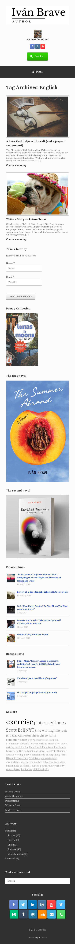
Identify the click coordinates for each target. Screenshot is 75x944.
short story (27, 739)
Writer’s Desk (12, 805)
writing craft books (17, 747)
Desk (8, 830)
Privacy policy (12, 791)
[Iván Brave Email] (51, 914)
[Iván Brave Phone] (61, 914)
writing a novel (23, 754)
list (27, 765)
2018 (22, 765)
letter (17, 769)
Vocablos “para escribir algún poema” (37, 678)
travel (64, 743)
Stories (12, 835)
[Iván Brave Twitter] (23, 904)
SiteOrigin (35, 937)
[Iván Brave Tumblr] (23, 914)
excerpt (50, 754)
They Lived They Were (41, 747)
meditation (42, 739)
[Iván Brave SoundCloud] (42, 914)
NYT (29, 730)
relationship (38, 754)
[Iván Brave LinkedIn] (32, 904)
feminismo (34, 758)
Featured (10, 858)
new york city (56, 765)
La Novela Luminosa (27, 751)
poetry (10, 769)
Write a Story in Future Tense (26, 219)
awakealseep (13, 762)
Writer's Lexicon (29, 743)
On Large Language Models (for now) (37, 692)
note (16, 765)
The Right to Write (43, 735)
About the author (14, 796)
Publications (12, 800)
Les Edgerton (45, 762)
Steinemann (12, 743)
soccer (24, 762)
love (56, 747)
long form (60, 754)
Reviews (12, 849)
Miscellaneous (15, 854)
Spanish (53, 739)
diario (42, 751)
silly (46, 769)
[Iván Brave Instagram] (37, 46)
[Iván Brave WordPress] (32, 914)
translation (54, 743)
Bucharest (26, 769)
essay (47, 722)
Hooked (33, 762)
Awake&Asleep (49, 758)
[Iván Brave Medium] (14, 914)
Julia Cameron (21, 735)
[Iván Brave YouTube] (42, 46)
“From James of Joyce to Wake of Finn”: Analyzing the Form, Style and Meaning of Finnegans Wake (39, 577)
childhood (38, 769)
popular (44, 765)
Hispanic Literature (17, 758)
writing (43, 743)
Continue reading (16, 165)
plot (38, 722)
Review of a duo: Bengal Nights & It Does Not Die (42, 591)
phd (8, 735)
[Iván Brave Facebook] (32, 46)
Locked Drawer (13, 810)
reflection (12, 739)
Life (10, 844)
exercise (19, 721)
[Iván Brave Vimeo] (60, 904)
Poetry (11, 840)
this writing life (47, 730)
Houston (34, 765)
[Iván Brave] (37, 15)
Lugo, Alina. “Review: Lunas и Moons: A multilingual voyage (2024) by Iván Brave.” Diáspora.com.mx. (39, 663)
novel (49, 751)
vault (64, 730)
